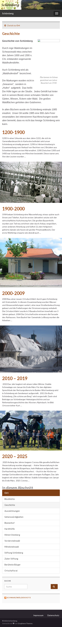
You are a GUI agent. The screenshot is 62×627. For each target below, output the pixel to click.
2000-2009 (13, 293)
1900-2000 (13, 208)
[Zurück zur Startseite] (31, 5)
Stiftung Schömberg (13, 552)
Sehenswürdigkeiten (13, 517)
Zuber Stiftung (11, 558)
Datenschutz (53, 615)
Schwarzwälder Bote (19, 597)
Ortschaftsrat (11, 570)
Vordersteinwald (12, 541)
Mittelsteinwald (11, 547)
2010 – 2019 (14, 378)
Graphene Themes (25, 623)
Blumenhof (9, 523)
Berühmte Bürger (12, 564)
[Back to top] (55, 620)
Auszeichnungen (12, 511)
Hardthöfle (9, 529)
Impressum (38, 615)
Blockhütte (9, 499)
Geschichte (9, 505)
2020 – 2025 (14, 456)
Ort (18, 25)
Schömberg (8, 13)
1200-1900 (13, 132)
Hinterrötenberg (12, 535)
